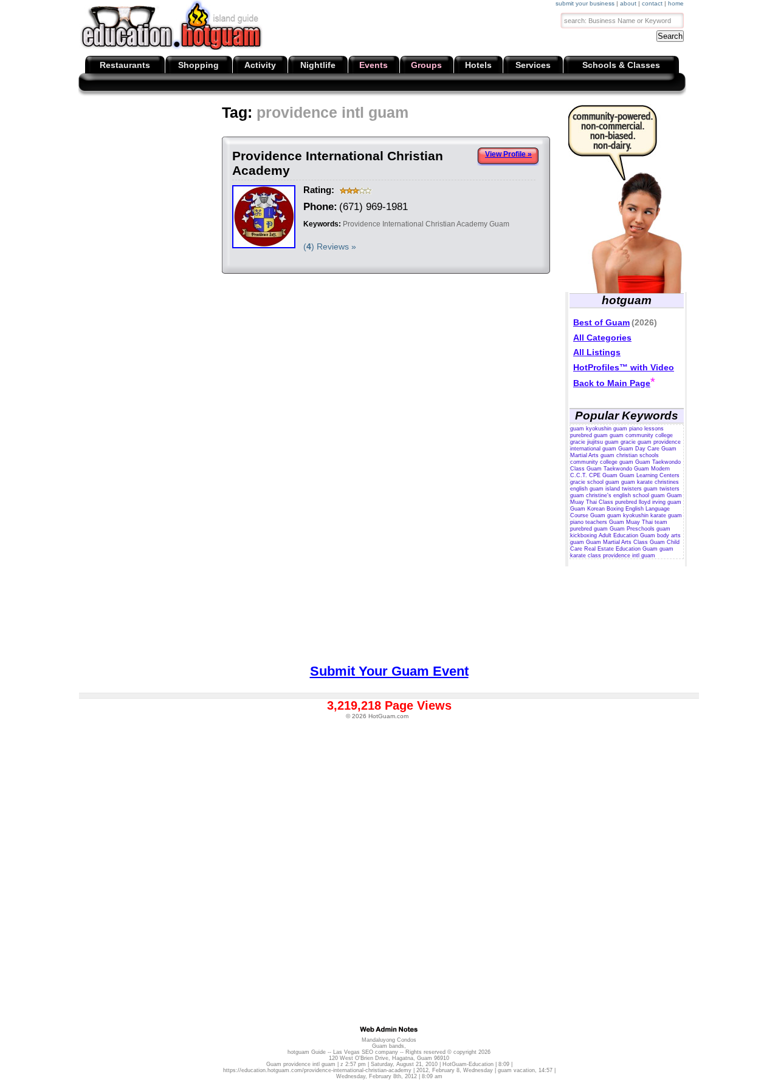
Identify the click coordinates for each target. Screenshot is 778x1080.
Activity (260, 65)
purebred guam (589, 435)
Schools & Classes (621, 65)
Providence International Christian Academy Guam (426, 224)
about (628, 3)
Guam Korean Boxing (597, 509)
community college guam (601, 462)
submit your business (585, 3)
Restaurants (125, 65)
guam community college (641, 435)
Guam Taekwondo (609, 469)
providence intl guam (629, 555)
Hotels (478, 65)
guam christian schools (630, 455)
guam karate (637, 482)
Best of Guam (601, 322)
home (676, 3)
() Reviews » (329, 246)
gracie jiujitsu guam (594, 442)
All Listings (597, 352)
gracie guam (636, 442)
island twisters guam (631, 489)
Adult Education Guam (627, 535)
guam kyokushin (590, 429)
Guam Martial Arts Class (617, 542)
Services (533, 65)
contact (652, 3)
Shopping (198, 65)
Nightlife (318, 65)
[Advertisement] (304, 133)
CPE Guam (603, 475)
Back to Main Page (611, 383)
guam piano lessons (638, 429)
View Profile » (508, 154)
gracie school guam (594, 482)
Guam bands (388, 1046)
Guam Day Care (638, 449)
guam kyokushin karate (636, 515)
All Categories (602, 337)
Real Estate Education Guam (621, 549)
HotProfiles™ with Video (623, 367)
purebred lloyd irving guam (648, 502)
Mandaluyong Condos (389, 1040)
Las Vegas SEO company (365, 1052)
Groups (426, 65)
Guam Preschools (632, 529)
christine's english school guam (625, 495)
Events (373, 65)
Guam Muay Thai (631, 522)
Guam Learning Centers (649, 475)
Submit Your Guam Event (389, 671)
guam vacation (516, 1070)
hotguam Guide (306, 1052)
